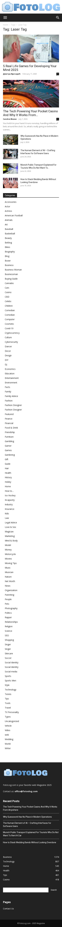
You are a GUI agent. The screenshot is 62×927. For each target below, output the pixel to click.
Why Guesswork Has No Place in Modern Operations (27, 817)
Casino (8, 292)
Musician (9, 572)
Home (5, 24)
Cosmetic (9, 323)
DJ (6, 364)
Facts (7, 387)
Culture (8, 337)
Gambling (9, 441)
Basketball (10, 233)
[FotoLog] (31, 7)
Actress (8, 211)
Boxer (8, 260)
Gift (6, 459)
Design (8, 355)
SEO (7, 635)
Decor (8, 350)
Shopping (9, 639)
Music (8, 567)
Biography (10, 251)
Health (8, 472)
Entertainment (12, 378)
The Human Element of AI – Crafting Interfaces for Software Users (27, 824)
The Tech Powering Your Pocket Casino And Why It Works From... (30, 113)
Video (7, 730)
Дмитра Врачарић (11, 74)
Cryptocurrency (12, 332)
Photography (11, 608)
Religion (8, 626)
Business (9, 265)
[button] (5, 18)
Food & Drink (11, 427)
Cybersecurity (11, 341)
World (8, 743)
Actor (7, 206)
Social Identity (11, 662)
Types (8, 716)
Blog (7, 256)
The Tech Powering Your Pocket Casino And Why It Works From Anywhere (30, 808)
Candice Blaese (10, 119)
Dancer (8, 346)
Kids (7, 513)
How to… (9, 490)
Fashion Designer (13, 405)
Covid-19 (9, 328)
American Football (14, 215)
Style (7, 685)
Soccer (8, 658)
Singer (8, 644)
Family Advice (11, 396)
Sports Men (10, 680)
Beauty (8, 238)
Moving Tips (11, 563)
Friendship (10, 432)
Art (6, 224)
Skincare (9, 653)
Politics (8, 612)
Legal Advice (11, 522)
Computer (10, 319)
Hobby (8, 481)
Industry (9, 504)
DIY (6, 360)
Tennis (8, 694)
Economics (10, 369)
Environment (11, 382)
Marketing (10, 536)
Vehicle (8, 725)
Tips (7, 698)
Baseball (9, 229)
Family (8, 391)
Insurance (9, 509)
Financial (9, 423)
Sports (8, 676)
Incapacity (10, 499)
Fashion (8, 400)
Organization (11, 590)
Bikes (7, 247)
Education (9, 373)
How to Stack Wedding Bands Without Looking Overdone (29, 842)
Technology (10, 689)
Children (9, 305)
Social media (11, 671)
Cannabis (9, 283)
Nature (8, 576)
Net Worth (10, 581)
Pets (7, 603)
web (7, 734)
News (7, 585)
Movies (8, 558)
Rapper (8, 617)
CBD (7, 296)
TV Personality (12, 712)
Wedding (9, 739)
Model (8, 545)
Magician (9, 531)
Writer (8, 748)
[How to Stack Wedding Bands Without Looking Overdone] (10, 183)
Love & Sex (10, 527)
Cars (7, 287)
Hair (7, 468)
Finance (8, 418)
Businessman (11, 274)
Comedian (10, 310)
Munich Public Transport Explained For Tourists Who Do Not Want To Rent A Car (31, 834)
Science (8, 630)
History (8, 477)
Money (8, 549)
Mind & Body (11, 540)
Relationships (11, 621)
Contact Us (8, 908)
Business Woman (13, 269)
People (8, 599)
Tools (7, 703)
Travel (8, 707)
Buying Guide (11, 278)
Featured (9, 414)
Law (7, 518)
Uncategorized (12, 721)
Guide (7, 463)
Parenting (9, 594)
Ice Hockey (10, 495)
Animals (8, 220)
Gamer (8, 445)
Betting (8, 242)
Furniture (9, 436)
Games (8, 450)
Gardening (10, 454)
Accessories (10, 201)
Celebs (8, 301)
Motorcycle (10, 554)
